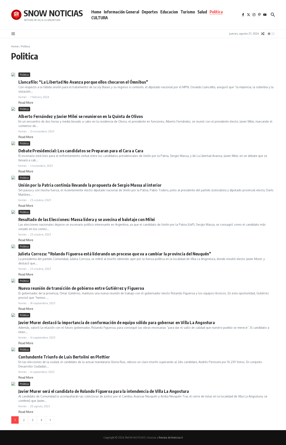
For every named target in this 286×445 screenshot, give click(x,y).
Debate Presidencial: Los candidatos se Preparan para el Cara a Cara (80, 150)
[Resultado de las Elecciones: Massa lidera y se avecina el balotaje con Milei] (13, 212)
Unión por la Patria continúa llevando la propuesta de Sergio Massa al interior (90, 185)
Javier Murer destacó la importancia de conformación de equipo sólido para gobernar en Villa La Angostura (116, 322)
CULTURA (99, 17)
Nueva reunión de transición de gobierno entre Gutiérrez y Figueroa (81, 288)
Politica (216, 11)
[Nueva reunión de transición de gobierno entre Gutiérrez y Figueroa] (13, 281)
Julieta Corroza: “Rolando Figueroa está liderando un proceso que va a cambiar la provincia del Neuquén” (114, 253)
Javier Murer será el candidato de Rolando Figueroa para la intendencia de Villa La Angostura (103, 391)
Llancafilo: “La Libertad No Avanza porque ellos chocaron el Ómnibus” (83, 81)
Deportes (150, 11)
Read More (25, 102)
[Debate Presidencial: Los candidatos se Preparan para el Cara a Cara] (13, 143)
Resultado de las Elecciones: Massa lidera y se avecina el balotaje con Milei (86, 219)
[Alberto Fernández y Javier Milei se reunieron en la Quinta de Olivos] (13, 109)
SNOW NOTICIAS (53, 13)
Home (96, 11)
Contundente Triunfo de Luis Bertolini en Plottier (64, 356)
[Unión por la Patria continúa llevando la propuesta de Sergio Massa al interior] (13, 178)
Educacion (169, 11)
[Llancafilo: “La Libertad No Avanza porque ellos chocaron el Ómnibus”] (13, 74)
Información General (121, 11)
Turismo (187, 11)
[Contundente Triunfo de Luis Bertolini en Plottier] (13, 349)
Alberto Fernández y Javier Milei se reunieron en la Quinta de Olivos (80, 116)
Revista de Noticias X (171, 437)
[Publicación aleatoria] (262, 33)
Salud (202, 11)
